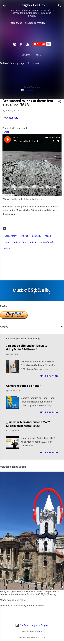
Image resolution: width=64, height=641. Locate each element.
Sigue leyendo (49, 376)
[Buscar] (60, 6)
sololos (39, 631)
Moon (48, 235)
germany (36, 235)
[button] (60, 101)
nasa (6, 242)
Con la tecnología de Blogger (34, 625)
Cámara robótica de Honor (23, 385)
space (7, 248)
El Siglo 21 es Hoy (32, 5)
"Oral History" (11, 235)
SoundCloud (47, 242)
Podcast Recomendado (25, 242)
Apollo (25, 235)
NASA (13, 118)
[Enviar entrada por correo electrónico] (4, 229)
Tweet (5, 131)
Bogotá (26, 55)
